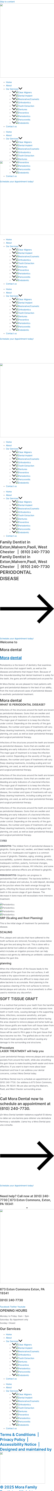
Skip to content (7, 1)
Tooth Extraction (26, 106)
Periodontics (24, 116)
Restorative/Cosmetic (28, 99)
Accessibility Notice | (20, 1444)
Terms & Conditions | (20, 1434)
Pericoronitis (24, 119)
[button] (20, 89)
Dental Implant (25, 96)
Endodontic (23, 123)
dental (16, 657)
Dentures (22, 109)
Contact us (11, 126)
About (9, 85)
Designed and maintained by (26, 1449)
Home (9, 82)
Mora (4, 657)
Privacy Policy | (15, 1439)
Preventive (23, 113)
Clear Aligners (25, 92)
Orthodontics (24, 102)
